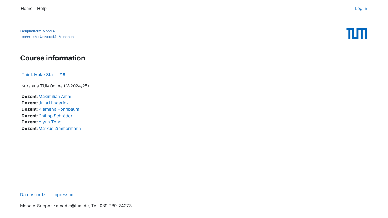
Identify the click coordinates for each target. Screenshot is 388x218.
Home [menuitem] (27, 8)
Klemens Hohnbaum (59, 109)
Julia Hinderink (54, 103)
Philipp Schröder (55, 115)
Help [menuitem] (42, 8)
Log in (361, 8)
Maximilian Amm (55, 96)
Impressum (63, 194)
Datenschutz (32, 194)
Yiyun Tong (50, 122)
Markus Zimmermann (60, 128)
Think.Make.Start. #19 (43, 74)
